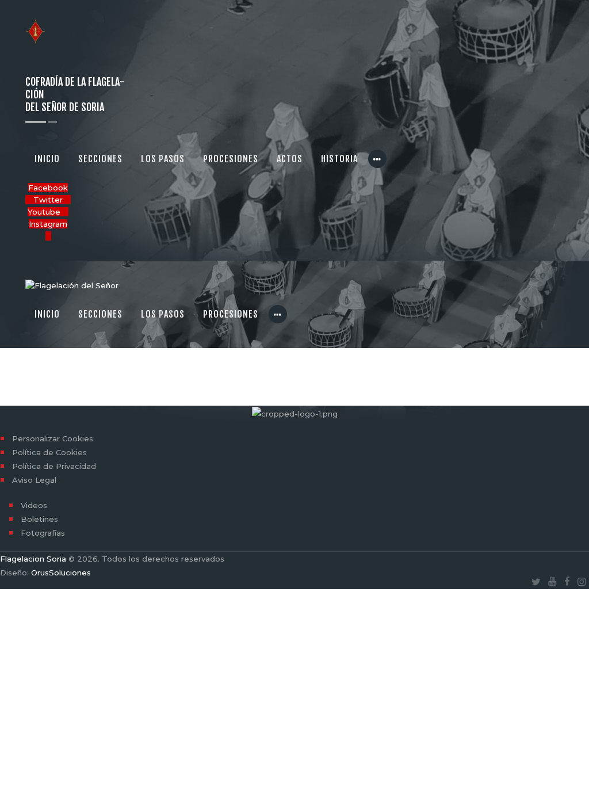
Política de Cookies (49, 452)
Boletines (39, 519)
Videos (34, 505)
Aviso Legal (34, 479)
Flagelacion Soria (33, 558)
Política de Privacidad (54, 466)
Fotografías (43, 532)
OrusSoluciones (61, 572)
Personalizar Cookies (52, 438)
